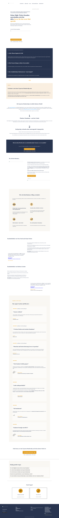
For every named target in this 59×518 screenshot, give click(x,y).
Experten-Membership (12, 107)
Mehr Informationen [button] (10, 257)
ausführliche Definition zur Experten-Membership (30, 109)
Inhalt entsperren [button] (10, 258)
